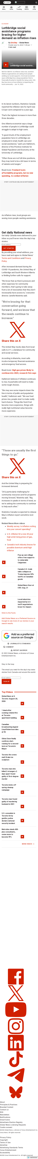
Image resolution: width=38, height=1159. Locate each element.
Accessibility (5, 1153)
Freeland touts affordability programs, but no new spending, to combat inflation (17, 173)
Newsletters (4, 1115)
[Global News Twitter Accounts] (16, 1000)
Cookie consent (6, 1127)
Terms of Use (5, 1143)
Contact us (4, 1110)
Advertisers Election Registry (11, 1122)
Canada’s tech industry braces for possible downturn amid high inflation (21, 547)
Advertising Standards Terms (11, 1148)
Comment (10, 647)
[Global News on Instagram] (16, 1033)
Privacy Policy (5, 1137)
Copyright (4, 1140)
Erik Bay (14, 43)
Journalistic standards (20, 643)
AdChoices (33, 1157)
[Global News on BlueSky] (16, 1100)
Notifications (5, 1117)
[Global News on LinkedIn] (16, 1050)
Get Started (8, 248)
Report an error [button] (20, 650)
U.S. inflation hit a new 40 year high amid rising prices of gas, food (20, 537)
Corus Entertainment (8, 1150)
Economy (5, 24)
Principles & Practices (8, 1105)
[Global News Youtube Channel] (16, 1017)
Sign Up (6, 681)
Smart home (5, 1120)
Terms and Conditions (11, 258)
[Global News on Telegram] (16, 1083)
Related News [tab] (8, 523)
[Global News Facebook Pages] (16, 984)
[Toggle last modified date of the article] (31, 45)
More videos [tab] (19, 523)
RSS (1, 1112)
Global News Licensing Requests (13, 1125)
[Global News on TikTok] (16, 1067)
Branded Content (6, 1107)
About (2, 1102)
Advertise (3, 1145)
